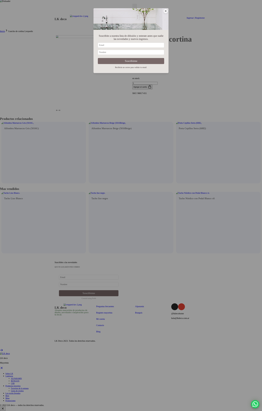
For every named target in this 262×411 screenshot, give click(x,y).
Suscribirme (131, 61)
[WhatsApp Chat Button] (255, 404)
